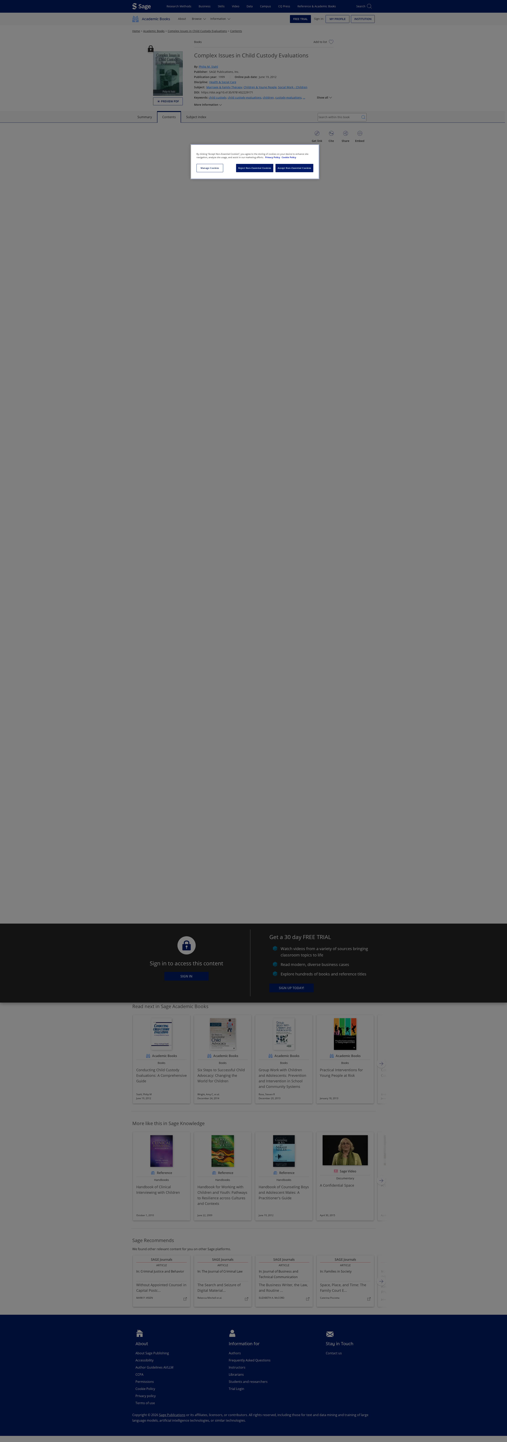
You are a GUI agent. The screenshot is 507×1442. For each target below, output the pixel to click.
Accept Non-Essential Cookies (294, 167)
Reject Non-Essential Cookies (254, 167)
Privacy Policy (273, 157)
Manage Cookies (210, 167)
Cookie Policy (289, 157)
